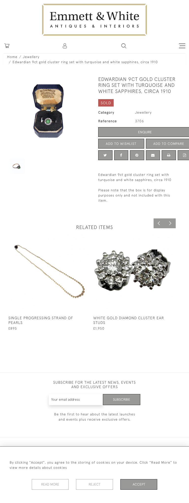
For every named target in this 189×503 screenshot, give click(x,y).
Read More (50, 484)
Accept (139, 484)
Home (12, 57)
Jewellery (31, 57)
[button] (123, 45)
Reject (94, 484)
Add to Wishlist (121, 144)
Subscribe (121, 399)
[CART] (6, 45)
